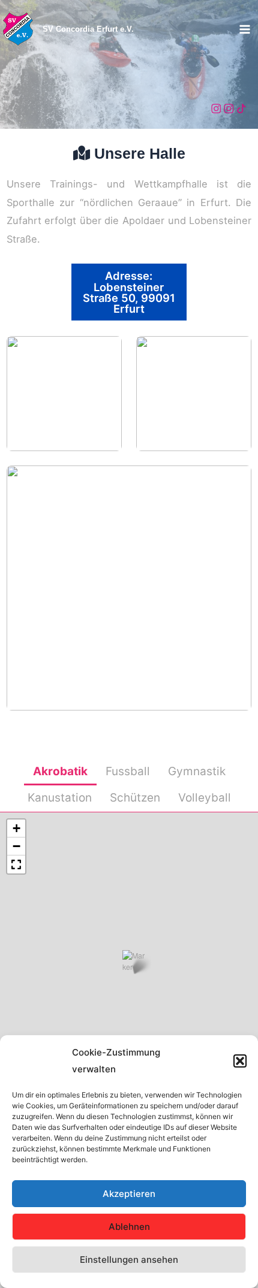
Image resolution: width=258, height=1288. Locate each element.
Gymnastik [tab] (197, 771)
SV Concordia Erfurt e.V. (88, 29)
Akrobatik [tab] (60, 771)
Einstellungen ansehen (129, 1259)
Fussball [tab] (128, 771)
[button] (240, 1061)
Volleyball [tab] (204, 798)
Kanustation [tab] (60, 798)
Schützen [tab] (135, 798)
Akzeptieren (129, 1193)
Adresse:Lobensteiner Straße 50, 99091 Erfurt (129, 292)
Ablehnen (129, 1226)
